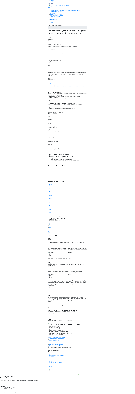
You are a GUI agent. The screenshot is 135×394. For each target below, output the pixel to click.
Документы (52, 6)
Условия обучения (51, 0)
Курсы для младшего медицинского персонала (56, 354)
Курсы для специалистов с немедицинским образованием (57, 355)
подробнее (49, 78)
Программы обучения (53, 10)
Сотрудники (52, 9)
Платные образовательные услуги (55, 16)
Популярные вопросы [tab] (83, 86)
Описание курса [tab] (51, 85)
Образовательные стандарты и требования (57, 15)
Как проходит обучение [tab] (58, 86)
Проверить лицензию (51, 316)
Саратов (49, 7)
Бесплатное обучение (52, 1)
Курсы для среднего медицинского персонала (55, 353)
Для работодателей (52, 12)
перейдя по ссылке (62, 151)
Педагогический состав (54, 8)
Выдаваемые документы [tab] (64, 86)
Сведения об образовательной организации (55, 3)
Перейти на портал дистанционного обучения (55, 25)
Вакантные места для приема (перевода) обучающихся (58, 12)
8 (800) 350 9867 (50, 3)
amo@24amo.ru (50, 8)
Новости (51, 15)
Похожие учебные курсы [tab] (77, 86)
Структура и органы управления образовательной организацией (60, 5)
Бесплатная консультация (52, 112)
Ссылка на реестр (51, 55)
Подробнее (50, 119)
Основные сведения (53, 4)
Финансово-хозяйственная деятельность (56, 11)
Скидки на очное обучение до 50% (54, 83)
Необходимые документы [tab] (71, 86)
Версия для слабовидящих (54, 19)
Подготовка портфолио (60, 112)
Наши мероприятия (52, 13)
